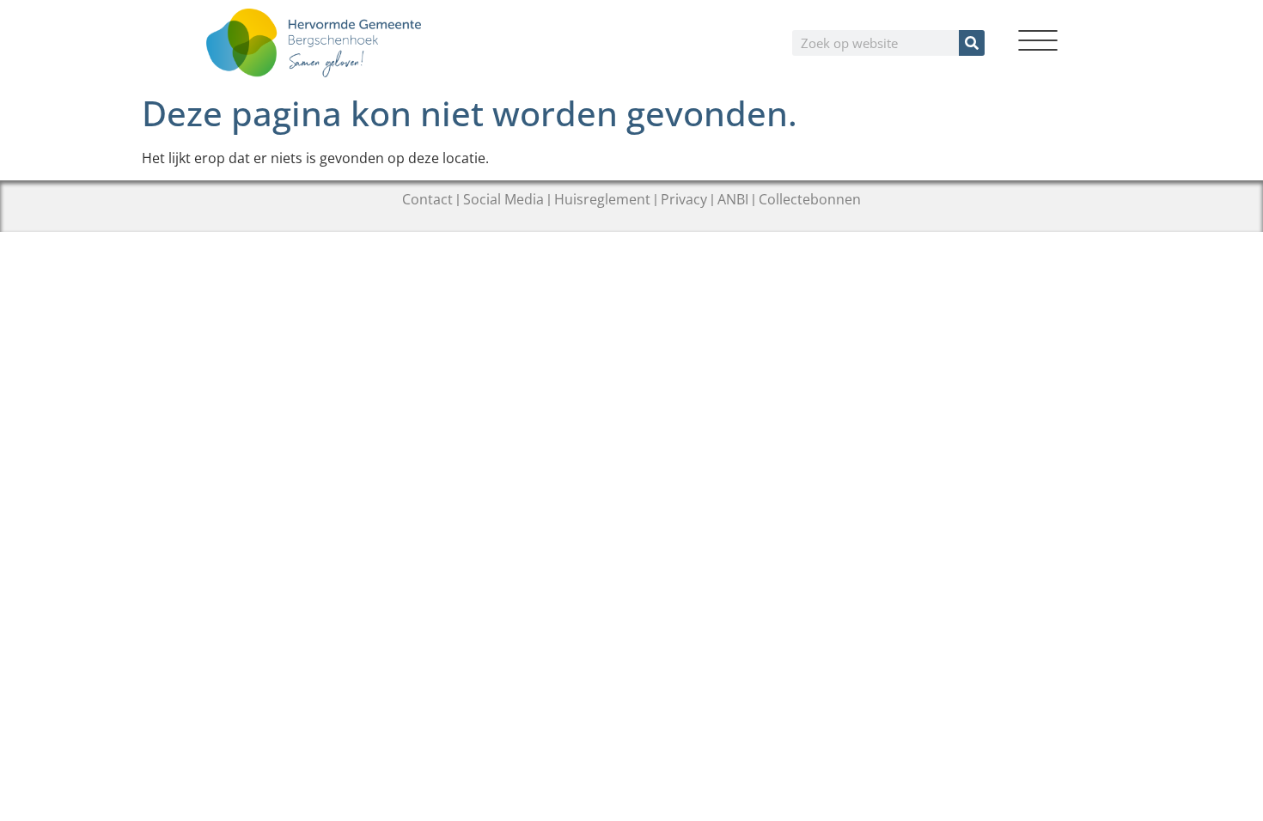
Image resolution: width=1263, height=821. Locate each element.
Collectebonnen (810, 199)
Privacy (684, 199)
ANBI (732, 199)
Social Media (503, 199)
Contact (427, 199)
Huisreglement (602, 199)
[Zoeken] (972, 43)
